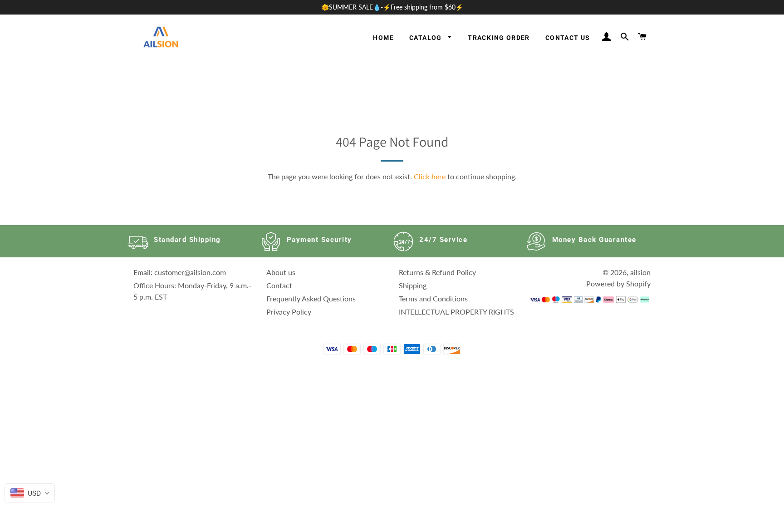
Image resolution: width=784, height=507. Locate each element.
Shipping (412, 285)
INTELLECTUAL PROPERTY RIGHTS (456, 311)
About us (280, 272)
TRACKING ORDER (499, 37)
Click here (430, 176)
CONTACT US (567, 37)
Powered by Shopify (618, 283)
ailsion (640, 272)
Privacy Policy (288, 311)
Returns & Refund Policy (437, 272)
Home (383, 37)
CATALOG (426, 37)
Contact (279, 285)
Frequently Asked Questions (311, 298)
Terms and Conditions (433, 298)
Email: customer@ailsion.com (179, 272)
